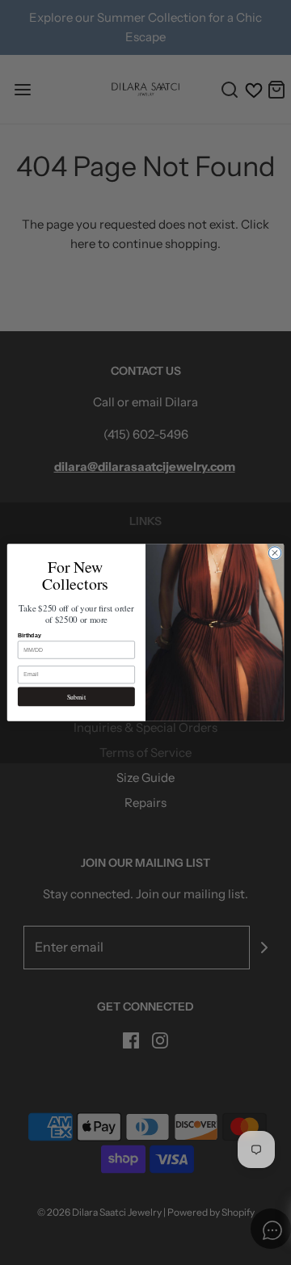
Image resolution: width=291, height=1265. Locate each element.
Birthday (29, 635)
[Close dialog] (274, 553)
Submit (76, 696)
